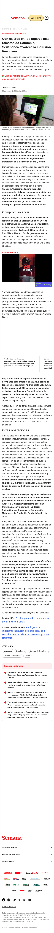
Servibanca (20, 651)
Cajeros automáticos (12, 656)
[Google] (3, 900)
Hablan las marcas (19, 29)
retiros (27, 656)
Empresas (8, 651)
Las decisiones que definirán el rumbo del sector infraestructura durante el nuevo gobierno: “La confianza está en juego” (19, 364)
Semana (5, 29)
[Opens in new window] (8, 900)
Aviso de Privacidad (12, 907)
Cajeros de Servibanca (39, 651)
